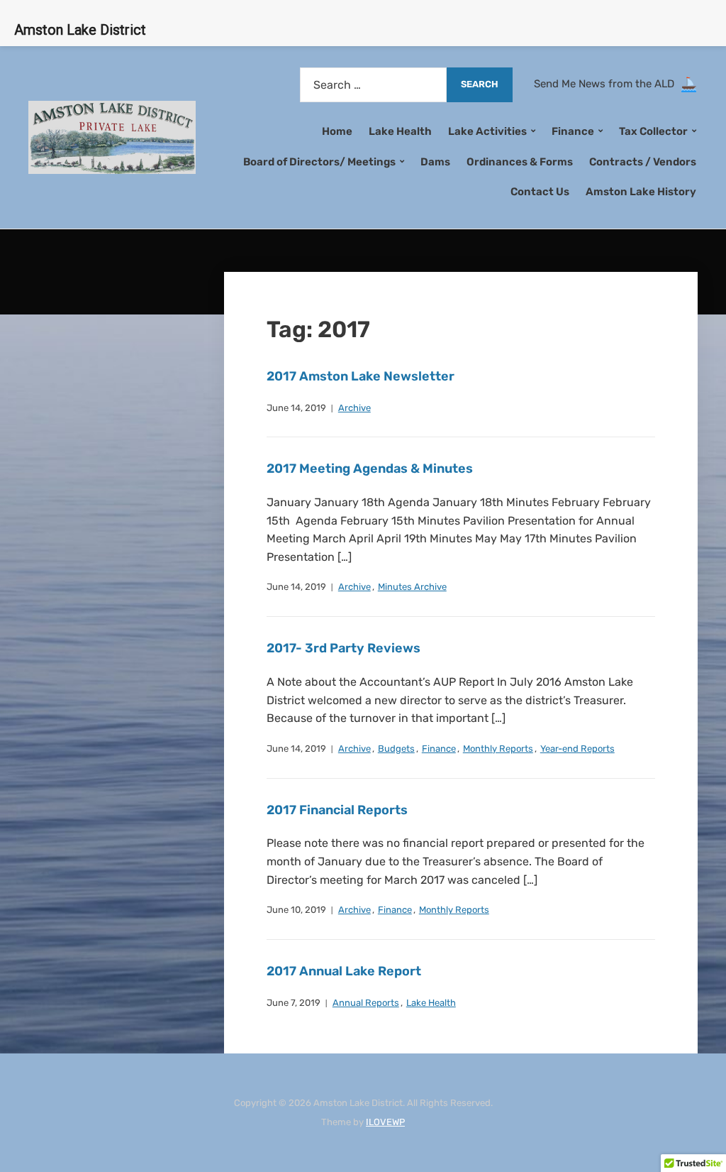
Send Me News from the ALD (607, 83)
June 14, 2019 (296, 407)
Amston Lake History (641, 191)
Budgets (396, 748)
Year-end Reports (577, 748)
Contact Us (539, 191)
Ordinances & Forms (520, 161)
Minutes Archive (412, 586)
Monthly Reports (498, 748)
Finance (439, 748)
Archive (354, 407)
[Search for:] (373, 84)
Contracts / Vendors (642, 161)
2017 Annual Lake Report (344, 971)
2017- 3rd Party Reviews (343, 648)
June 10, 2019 (296, 909)
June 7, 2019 (293, 1002)
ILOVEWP (385, 1122)
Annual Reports (366, 1002)
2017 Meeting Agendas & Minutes (370, 468)
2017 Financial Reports (337, 810)
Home (337, 131)
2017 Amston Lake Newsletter (360, 376)
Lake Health (400, 131)
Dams (435, 161)
